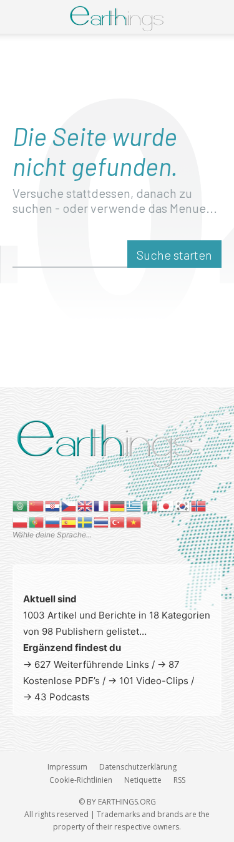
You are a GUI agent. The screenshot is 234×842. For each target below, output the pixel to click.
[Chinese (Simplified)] (37, 505)
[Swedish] (85, 521)
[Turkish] (118, 521)
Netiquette (143, 780)
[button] (20, 17)
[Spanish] (69, 521)
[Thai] (102, 521)
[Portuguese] (37, 521)
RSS (179, 780)
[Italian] (150, 505)
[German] (118, 505)
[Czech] (69, 505)
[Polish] (20, 521)
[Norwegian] (199, 505)
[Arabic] (20, 505)
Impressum (67, 766)
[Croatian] (53, 505)
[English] (85, 505)
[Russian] (53, 521)
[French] (102, 505)
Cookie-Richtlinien (80, 780)
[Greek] (134, 505)
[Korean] (183, 505)
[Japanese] (166, 505)
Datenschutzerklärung (138, 766)
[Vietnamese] (134, 521)
